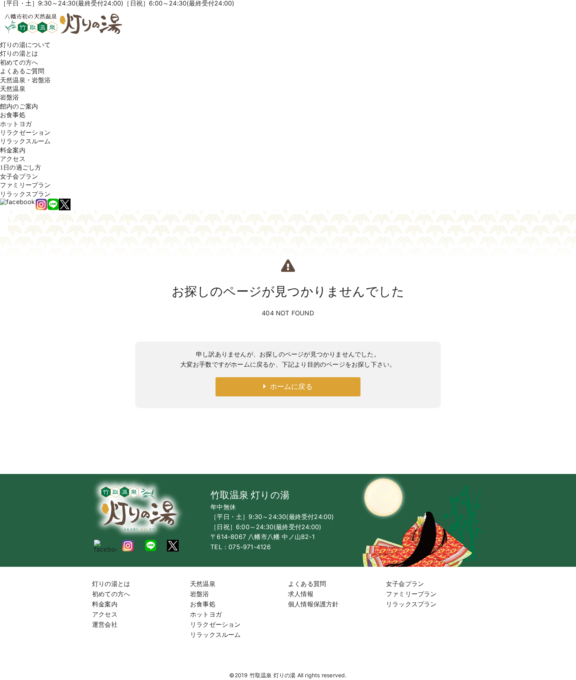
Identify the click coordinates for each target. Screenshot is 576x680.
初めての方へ (19, 62)
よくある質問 (307, 584)
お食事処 (12, 115)
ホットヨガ (16, 124)
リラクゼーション (25, 132)
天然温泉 (12, 88)
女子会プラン (19, 176)
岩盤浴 (9, 97)
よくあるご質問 (22, 71)
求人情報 (300, 594)
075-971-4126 (249, 547)
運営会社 (105, 624)
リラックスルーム (25, 141)
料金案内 (12, 150)
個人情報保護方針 (313, 604)
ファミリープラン (25, 185)
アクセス (12, 159)
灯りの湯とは (19, 53)
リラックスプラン (25, 194)
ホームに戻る (289, 386)
